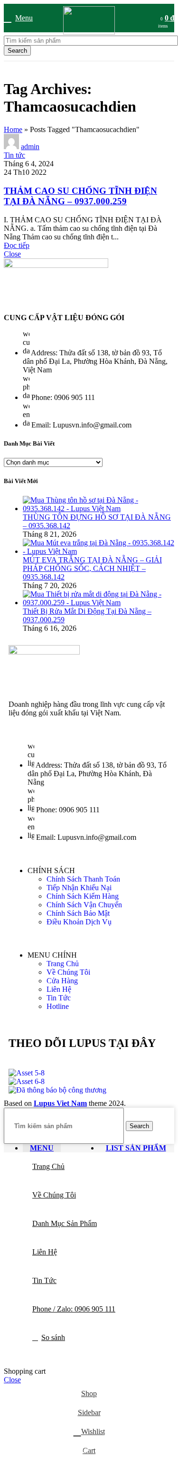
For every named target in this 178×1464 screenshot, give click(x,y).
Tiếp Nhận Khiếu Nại (79, 888)
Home (13, 129)
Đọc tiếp (16, 245)
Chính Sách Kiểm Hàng (83, 896)
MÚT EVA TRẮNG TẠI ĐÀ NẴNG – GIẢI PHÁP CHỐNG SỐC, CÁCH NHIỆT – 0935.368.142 (92, 568)
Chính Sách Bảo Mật (78, 913)
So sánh (53, 1337)
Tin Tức (59, 998)
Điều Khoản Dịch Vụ (79, 922)
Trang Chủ (63, 964)
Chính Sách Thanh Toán (83, 879)
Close (12, 254)
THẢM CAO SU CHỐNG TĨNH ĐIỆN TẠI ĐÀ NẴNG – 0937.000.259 (80, 196)
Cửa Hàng (62, 981)
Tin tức (14, 155)
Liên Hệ (59, 989)
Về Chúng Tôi (68, 972)
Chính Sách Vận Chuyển (84, 905)
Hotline (58, 1006)
